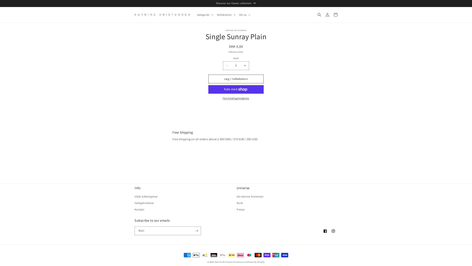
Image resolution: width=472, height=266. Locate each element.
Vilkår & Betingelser (146, 196)
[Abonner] (197, 230)
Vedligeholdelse (144, 203)
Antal (236, 58)
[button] (205, 15)
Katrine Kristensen (224, 262)
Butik (240, 203)
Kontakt (139, 209)
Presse (241, 209)
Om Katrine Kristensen (250, 196)
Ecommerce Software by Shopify (248, 262)
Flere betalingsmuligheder (236, 98)
